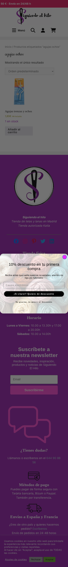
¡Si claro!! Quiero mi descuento (34, 294)
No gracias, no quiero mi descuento (34, 302)
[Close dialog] (65, 257)
